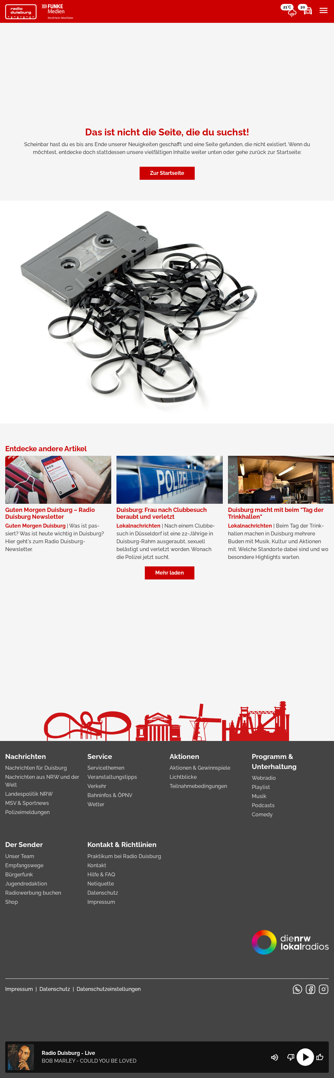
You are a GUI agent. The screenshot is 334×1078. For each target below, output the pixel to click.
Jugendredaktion (26, 884)
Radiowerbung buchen (33, 893)
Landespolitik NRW (29, 794)
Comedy (262, 814)
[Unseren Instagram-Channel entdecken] (323, 989)
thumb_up (320, 1057)
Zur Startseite (167, 173)
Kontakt (96, 865)
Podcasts (263, 805)
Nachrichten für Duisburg (36, 768)
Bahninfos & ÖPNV (109, 795)
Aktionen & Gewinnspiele (200, 768)
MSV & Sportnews (27, 803)
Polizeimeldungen (27, 812)
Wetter (95, 804)
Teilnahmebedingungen (198, 786)
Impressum (101, 902)
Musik (259, 796)
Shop (11, 902)
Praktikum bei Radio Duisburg (124, 856)
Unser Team (19, 856)
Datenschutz (102, 893)
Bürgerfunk (19, 874)
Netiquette (100, 884)
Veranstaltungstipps (112, 777)
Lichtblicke (183, 777)
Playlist (261, 787)
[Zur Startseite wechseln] (21, 12)
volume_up (274, 1057)
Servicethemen (105, 768)
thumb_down (291, 1057)
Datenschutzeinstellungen (109, 989)
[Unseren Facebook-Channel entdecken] (310, 989)
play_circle (305, 1057)
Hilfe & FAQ (101, 874)
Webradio (264, 778)
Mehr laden (169, 573)
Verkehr (96, 786)
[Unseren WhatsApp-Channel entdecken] (297, 989)
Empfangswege (24, 865)
